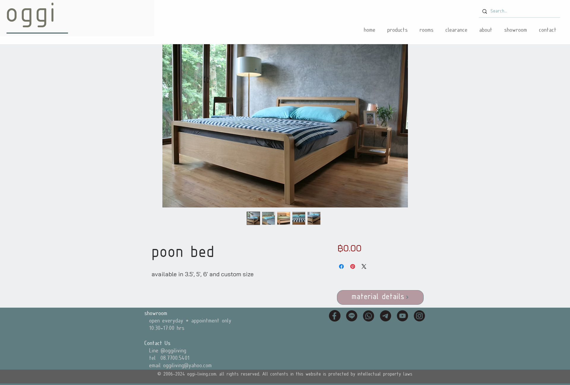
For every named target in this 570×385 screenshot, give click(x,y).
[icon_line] (351, 316)
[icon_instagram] (419, 316)
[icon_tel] (368, 316)
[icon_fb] (335, 316)
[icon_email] (385, 316)
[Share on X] (364, 266)
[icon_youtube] (402, 316)
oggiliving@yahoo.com (187, 365)
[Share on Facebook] (341, 266)
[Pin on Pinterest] (352, 266)
